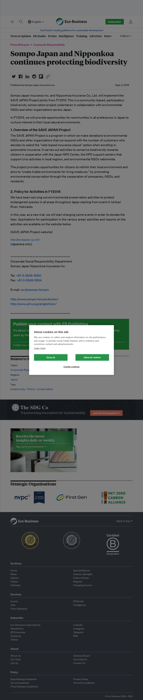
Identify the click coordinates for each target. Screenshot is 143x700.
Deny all (51, 357)
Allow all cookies (92, 357)
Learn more (39, 348)
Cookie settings (71, 367)
